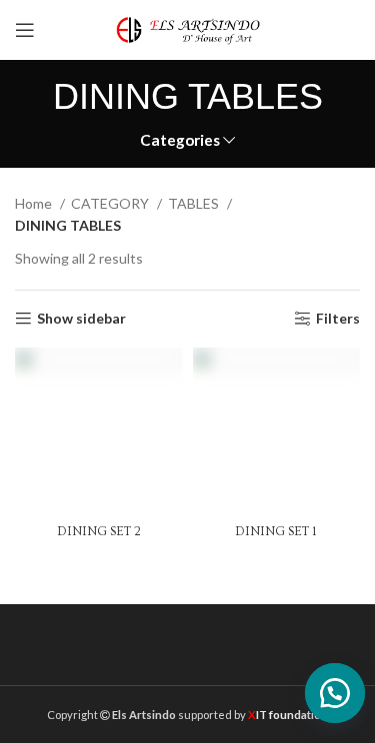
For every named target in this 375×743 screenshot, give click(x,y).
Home (35, 203)
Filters (338, 319)
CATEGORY (111, 203)
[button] (327, 693)
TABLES (195, 203)
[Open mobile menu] (25, 30)
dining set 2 (99, 531)
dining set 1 (276, 531)
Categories (180, 140)
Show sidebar (81, 319)
